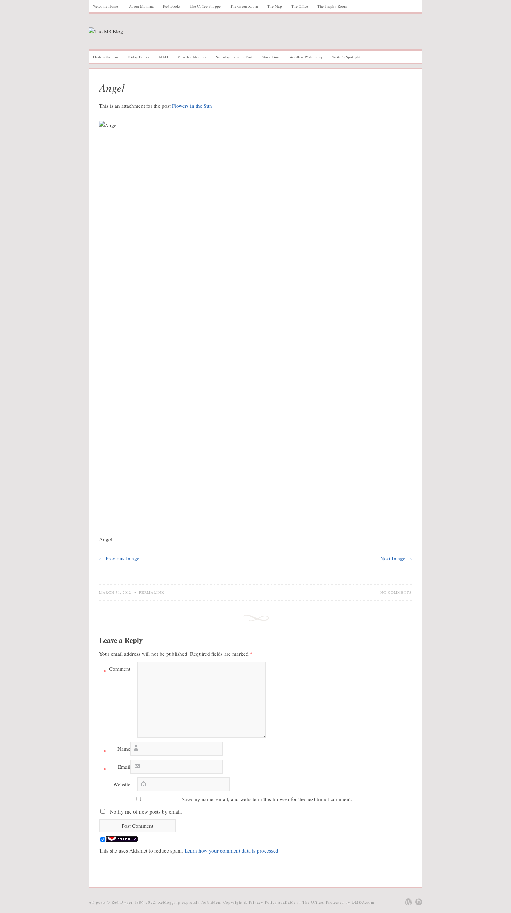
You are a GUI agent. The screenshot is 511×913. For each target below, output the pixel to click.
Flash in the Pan (105, 56)
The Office (299, 6)
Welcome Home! (106, 6)
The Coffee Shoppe (205, 6)
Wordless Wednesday (306, 56)
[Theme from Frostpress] (418, 901)
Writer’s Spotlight (346, 56)
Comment (116, 670)
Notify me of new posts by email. (146, 811)
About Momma (141, 6)
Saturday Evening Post (234, 56)
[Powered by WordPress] (408, 901)
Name (116, 750)
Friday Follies (138, 56)
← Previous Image (119, 558)
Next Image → (396, 558)
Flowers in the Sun (192, 105)
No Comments (396, 592)
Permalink (151, 592)
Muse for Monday (191, 56)
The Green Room (244, 6)
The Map (274, 6)
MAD (163, 56)
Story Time (271, 56)
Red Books (171, 6)
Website (121, 784)
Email (116, 768)
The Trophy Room (332, 6)
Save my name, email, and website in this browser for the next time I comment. (267, 798)
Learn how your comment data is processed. (232, 850)
